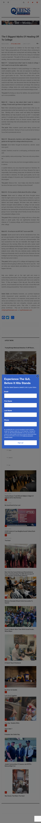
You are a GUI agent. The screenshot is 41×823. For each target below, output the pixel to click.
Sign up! (20, 443)
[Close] (37, 376)
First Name (8, 401)
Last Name (8, 410)
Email (6, 391)
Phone (6, 420)
